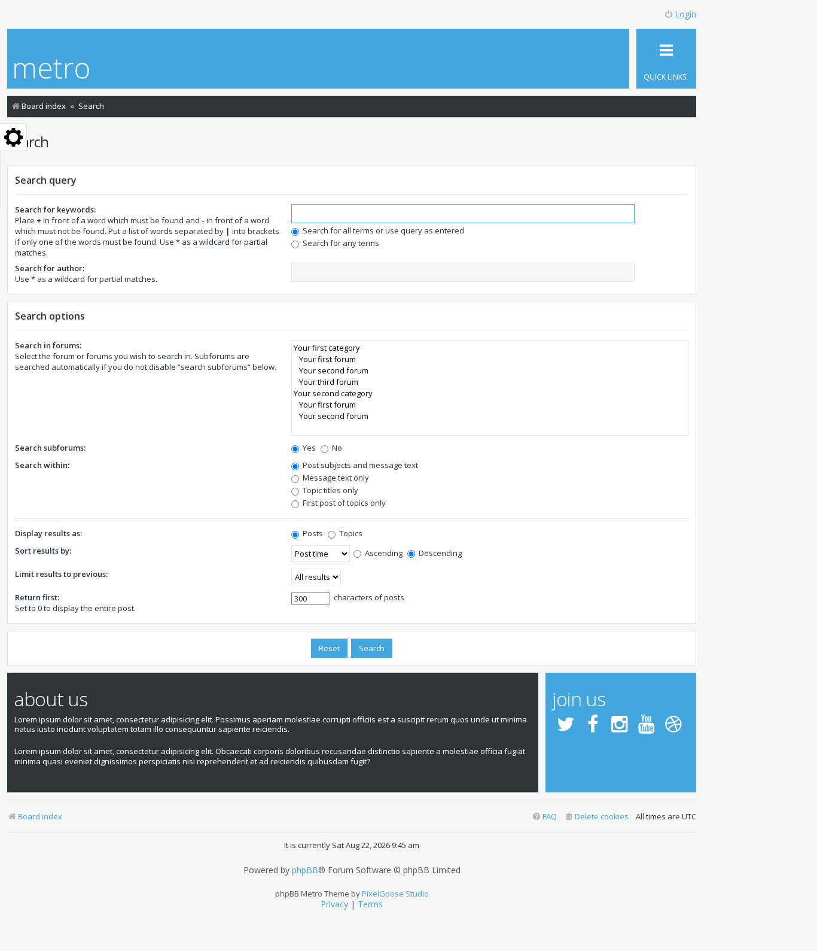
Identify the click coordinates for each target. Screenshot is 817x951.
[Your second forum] (489, 370)
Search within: (42, 465)
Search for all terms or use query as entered (382, 230)
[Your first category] (489, 348)
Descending (439, 553)
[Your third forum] (489, 382)
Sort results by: (43, 550)
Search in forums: (48, 345)
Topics (349, 533)
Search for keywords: (55, 209)
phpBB (305, 870)
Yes (308, 447)
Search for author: (49, 268)
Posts (312, 533)
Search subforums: (50, 447)
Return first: (37, 597)
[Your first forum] (489, 359)
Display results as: (48, 533)
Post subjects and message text (359, 465)
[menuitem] (596, 816)
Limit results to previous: (61, 574)
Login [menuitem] (685, 14)
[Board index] (51, 70)
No (336, 447)
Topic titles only (329, 490)
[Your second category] (489, 393)
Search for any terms (340, 243)
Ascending (383, 553)
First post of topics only (343, 502)
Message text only (335, 477)
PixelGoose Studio (395, 893)
